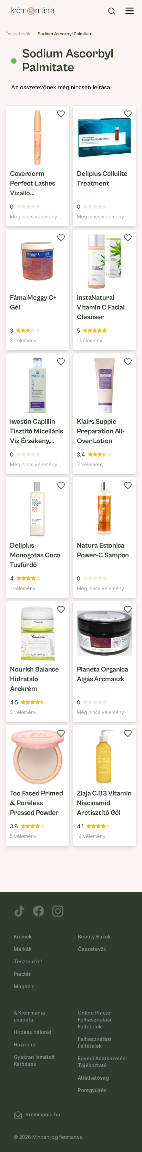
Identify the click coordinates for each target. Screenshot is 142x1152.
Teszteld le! (28, 961)
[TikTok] (19, 911)
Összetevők (18, 33)
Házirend (25, 1044)
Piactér (22, 974)
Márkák (23, 949)
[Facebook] (38, 911)
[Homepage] (32, 11)
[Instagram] (57, 911)
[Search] (112, 11)
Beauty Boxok (94, 936)
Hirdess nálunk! (32, 1032)
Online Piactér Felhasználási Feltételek (95, 1019)
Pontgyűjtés (92, 1090)
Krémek (23, 936)
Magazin (24, 986)
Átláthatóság (93, 1078)
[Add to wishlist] (61, 114)
